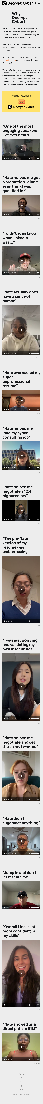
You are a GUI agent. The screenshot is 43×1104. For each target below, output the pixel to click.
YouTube (21, 1089)
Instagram (21, 1081)
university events (9, 60)
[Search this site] (35, 3)
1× (15, 158)
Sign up (21, 1074)
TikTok (21, 1085)
